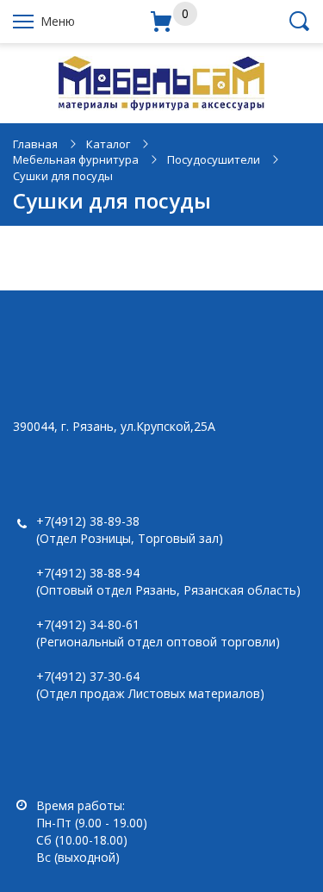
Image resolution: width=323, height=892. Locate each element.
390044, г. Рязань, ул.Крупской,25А (114, 426)
